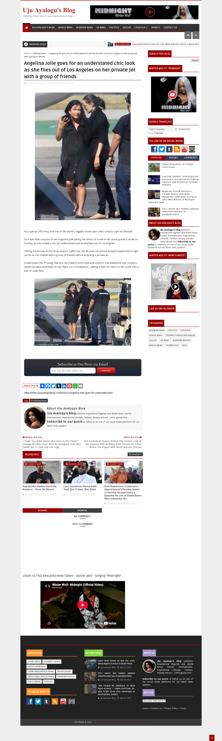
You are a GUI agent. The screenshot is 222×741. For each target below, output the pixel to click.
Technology (172, 345)
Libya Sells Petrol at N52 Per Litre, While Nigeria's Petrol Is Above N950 (143, 44)
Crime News (34, 661)
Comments (190, 157)
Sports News (64, 671)
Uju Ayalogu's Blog (43, 27)
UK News (101, 27)
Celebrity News (39, 53)
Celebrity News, (67, 83)
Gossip (127, 27)
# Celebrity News (39, 400)
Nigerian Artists (181, 340)
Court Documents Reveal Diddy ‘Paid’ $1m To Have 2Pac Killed (80, 488)
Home (27, 53)
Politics (114, 27)
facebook (82, 510)
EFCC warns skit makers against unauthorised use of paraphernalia (180, 212)
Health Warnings (36, 666)
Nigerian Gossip (66, 676)
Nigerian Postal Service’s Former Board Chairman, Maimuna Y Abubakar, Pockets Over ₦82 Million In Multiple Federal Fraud (172, 197)
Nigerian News (84, 27)
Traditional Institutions (41, 676)
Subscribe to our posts (65, 422)
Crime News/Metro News (41, 671)
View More (136, 454)
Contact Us (170, 27)
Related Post (32, 454)
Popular (156, 157)
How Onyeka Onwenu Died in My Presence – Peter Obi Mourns (40, 488)
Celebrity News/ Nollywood (180, 335)
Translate (158, 133)
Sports (155, 27)
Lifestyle (140, 27)
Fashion (48, 681)
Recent (173, 157)
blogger (42, 510)
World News (65, 27)
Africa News (156, 345)
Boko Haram (34, 681)
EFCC (184, 345)
